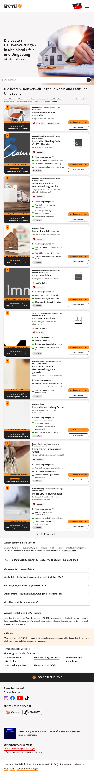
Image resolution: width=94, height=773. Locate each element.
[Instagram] (6, 698)
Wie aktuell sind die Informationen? (46, 602)
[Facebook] (12, 698)
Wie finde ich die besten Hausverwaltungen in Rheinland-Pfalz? (46, 577)
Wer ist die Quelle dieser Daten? (46, 569)
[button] (78, 122)
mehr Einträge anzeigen (47, 534)
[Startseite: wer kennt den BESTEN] (13, 6)
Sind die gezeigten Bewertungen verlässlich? (46, 585)
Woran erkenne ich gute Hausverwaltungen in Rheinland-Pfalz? (46, 594)
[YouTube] (20, 698)
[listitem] (16, 659)
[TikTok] (27, 698)
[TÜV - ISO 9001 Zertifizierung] (10, 733)
